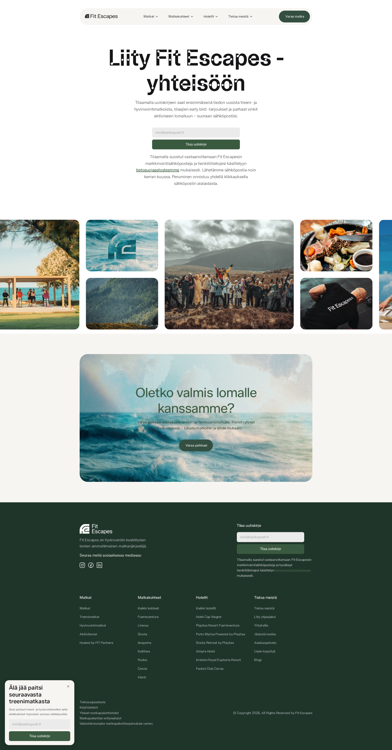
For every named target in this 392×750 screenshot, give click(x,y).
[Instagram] (82, 565)
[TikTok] (99, 565)
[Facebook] (91, 565)
